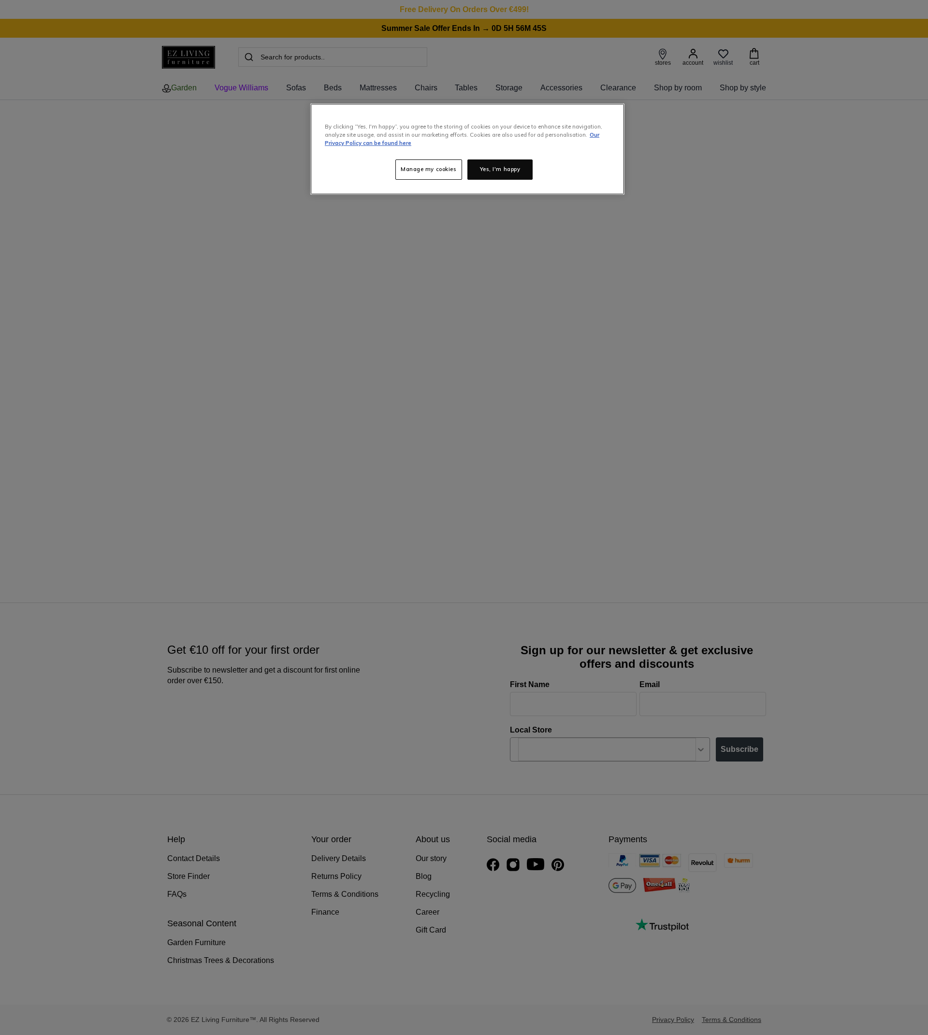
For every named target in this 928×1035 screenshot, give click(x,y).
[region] (467, 149)
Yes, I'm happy (500, 169)
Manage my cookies (429, 169)
